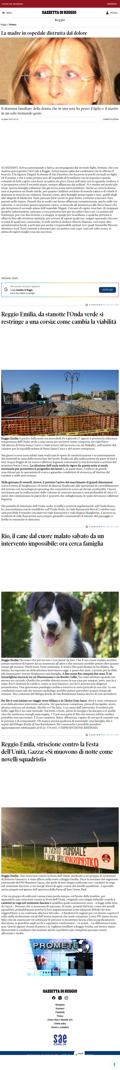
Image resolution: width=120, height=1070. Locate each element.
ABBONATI (112, 4)
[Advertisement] (24, 145)
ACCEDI (114, 13)
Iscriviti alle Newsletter (12, 4)
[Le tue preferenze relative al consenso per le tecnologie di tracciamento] (115, 1064)
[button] (60, 957)
